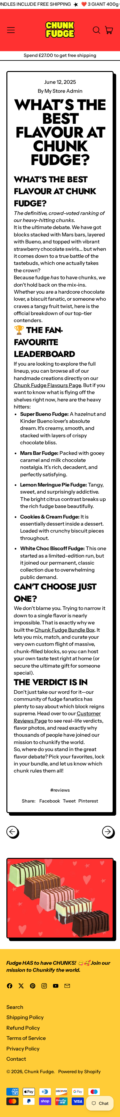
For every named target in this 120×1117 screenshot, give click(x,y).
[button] (96, 30)
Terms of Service (26, 1038)
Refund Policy (23, 1028)
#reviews (60, 790)
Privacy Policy (22, 1048)
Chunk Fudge (38, 1071)
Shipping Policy (25, 1017)
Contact (16, 1059)
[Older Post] (12, 831)
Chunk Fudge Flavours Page (47, 385)
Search (14, 1007)
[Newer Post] (108, 831)
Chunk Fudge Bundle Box (64, 630)
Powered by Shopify (79, 1071)
